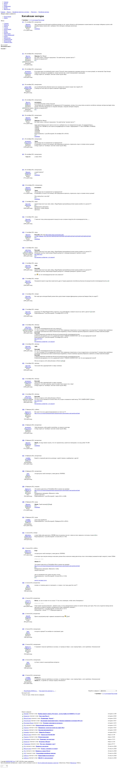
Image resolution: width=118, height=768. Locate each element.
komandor (26, 732)
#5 (23, 100)
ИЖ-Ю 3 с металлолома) (45, 758)
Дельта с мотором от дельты (49, 748)
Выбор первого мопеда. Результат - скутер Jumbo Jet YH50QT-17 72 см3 (59, 713)
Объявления (7, 6)
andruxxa (26, 755)
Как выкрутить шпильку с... (47, 691)
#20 (23, 344)
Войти (6, 18)
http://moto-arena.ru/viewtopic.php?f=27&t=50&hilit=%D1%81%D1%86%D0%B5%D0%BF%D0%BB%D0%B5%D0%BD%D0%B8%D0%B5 (63, 235)
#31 (23, 517)
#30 (23, 502)
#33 (23, 548)
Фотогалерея (7, 29)
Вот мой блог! (38, 254)
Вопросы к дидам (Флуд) (43, 751)
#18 (23, 309)
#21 (23, 363)
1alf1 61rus (28, 250)
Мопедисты (7, 9)
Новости (6, 25)
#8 (23, 154)
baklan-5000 (28, 87)
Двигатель (34, 12)
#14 (23, 247)
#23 (23, 394)
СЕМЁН (28, 458)
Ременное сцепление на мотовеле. (53, 723)
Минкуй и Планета (44, 732)
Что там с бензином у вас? (47, 744)
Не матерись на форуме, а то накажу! (45, 257)
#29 (23, 486)
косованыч (28, 71)
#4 (23, 84)
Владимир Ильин (28, 723)
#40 (23, 675)
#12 (23, 217)
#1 (23, 22)
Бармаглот (26, 716)
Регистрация (7, 16)
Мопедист (28, 550)
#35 (23, 598)
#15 (23, 263)
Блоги (5, 5)
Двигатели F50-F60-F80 (48, 734)
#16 (23, 278)
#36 (23, 613)
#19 (23, 324)
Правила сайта (8, 42)
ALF (25, 753)
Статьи (6, 27)
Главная (3, 12)
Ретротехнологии (43, 737)
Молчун (28, 56)
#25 (23, 425)
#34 (23, 582)
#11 (23, 201)
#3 (23, 69)
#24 (23, 409)
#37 (23, 629)
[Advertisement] (69, 44)
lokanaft (28, 616)
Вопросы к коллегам (42, 746)
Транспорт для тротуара (47, 739)
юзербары (37, 28)
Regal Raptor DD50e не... (30, 691)
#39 (23, 659)
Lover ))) (28, 600)
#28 (23, 471)
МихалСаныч (27, 718)
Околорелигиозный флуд (45, 730)
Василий (28, 204)
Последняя (41, 20)
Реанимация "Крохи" (47, 718)
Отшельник (27, 739)
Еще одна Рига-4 (44, 716)
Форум (6, 3)
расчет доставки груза (41, 580)
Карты (6, 36)
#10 (23, 185)
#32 (23, 532)
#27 (23, 455)
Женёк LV (28, 412)
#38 (23, 644)
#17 (23, 294)
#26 (23, 440)
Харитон (26, 727)
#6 (23, 115)
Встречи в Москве (44, 741)
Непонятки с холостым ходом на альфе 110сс (51, 727)
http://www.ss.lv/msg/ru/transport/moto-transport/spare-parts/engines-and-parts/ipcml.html (57, 413)
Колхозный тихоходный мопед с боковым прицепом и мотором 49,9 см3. (61, 720)
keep (28, 473)
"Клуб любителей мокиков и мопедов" (48, 763)
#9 (23, 169)
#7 (23, 139)
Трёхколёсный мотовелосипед (44, 725)
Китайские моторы (44, 12)
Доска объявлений (9, 35)
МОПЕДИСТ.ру (10, 761)
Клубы (6, 7)
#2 (23, 53)
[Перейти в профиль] (28, 26)
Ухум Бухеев (27, 720)
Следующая (35, 20)
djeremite (26, 713)
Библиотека (7, 38)
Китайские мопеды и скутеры (21, 12)
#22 (23, 378)
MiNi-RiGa (28, 535)
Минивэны (73, 763)
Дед (25, 725)
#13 (23, 232)
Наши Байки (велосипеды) (46, 755)
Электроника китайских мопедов (45, 753)
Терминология (8, 39)
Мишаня (28, 24)
